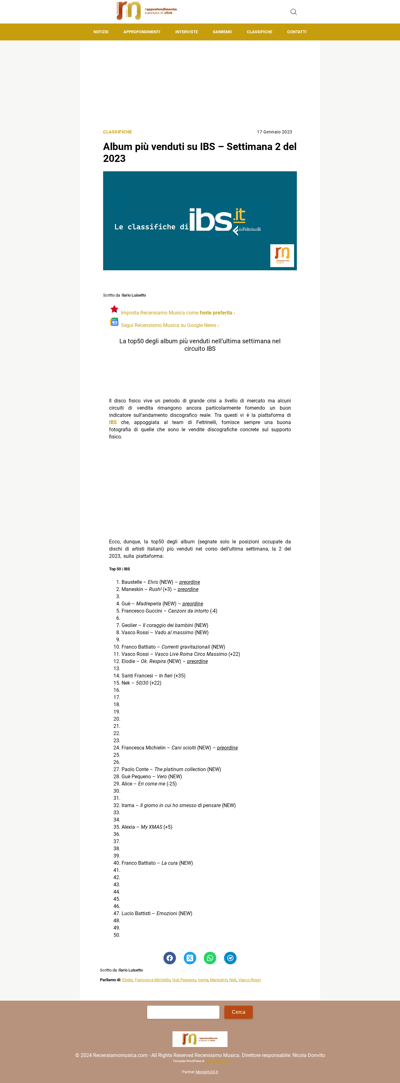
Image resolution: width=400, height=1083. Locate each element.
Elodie (127, 979)
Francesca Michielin (152, 979)
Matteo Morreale (216, 1061)
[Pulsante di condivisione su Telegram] (230, 958)
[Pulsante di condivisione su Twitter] (190, 958)
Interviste (186, 31)
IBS (113, 422)
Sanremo (222, 31)
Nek (233, 979)
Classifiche (259, 31)
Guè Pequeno (184, 979)
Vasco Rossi (249, 979)
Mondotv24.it (207, 1072)
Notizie (100, 31)
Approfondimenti (141, 31)
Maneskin (219, 979)
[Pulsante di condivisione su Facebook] (169, 958)
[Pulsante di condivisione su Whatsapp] (210, 958)
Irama (203, 979)
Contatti (297, 31)
